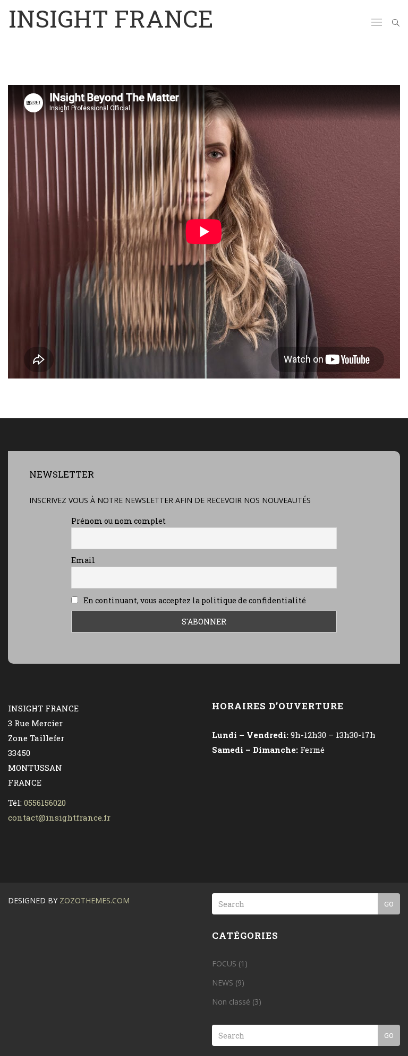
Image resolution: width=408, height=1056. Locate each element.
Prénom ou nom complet (118, 521)
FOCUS (224, 963)
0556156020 (45, 802)
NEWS (222, 983)
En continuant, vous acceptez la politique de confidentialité (194, 600)
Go (389, 904)
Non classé (231, 1002)
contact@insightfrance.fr (59, 817)
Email (83, 560)
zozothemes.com (95, 900)
